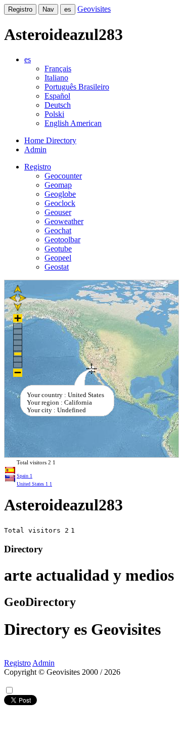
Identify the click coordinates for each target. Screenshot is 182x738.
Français (57, 68)
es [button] (27, 59)
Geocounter (63, 175)
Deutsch (57, 105)
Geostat (56, 267)
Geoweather (63, 221)
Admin (35, 149)
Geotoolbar (62, 239)
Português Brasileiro (76, 86)
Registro (20, 9)
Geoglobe (60, 194)
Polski (54, 114)
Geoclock (59, 203)
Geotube (58, 248)
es (67, 9)
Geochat (57, 230)
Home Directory (50, 140)
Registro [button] (37, 166)
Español (57, 96)
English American (73, 123)
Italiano (56, 77)
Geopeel (57, 257)
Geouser (57, 212)
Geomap (58, 185)
